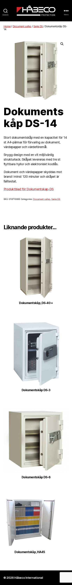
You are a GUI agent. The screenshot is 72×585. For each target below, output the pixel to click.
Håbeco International (28, 577)
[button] (62, 44)
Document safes (22, 26)
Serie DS (38, 26)
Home (7, 26)
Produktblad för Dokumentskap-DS (29, 189)
